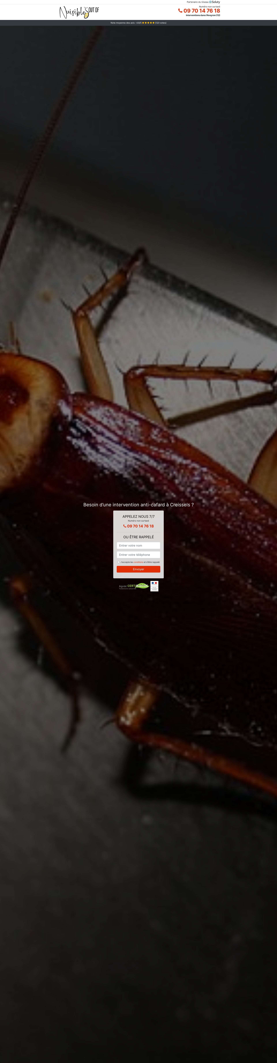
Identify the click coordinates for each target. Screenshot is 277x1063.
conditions (138, 562)
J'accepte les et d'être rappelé (140, 562)
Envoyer (138, 569)
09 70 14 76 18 (201, 11)
